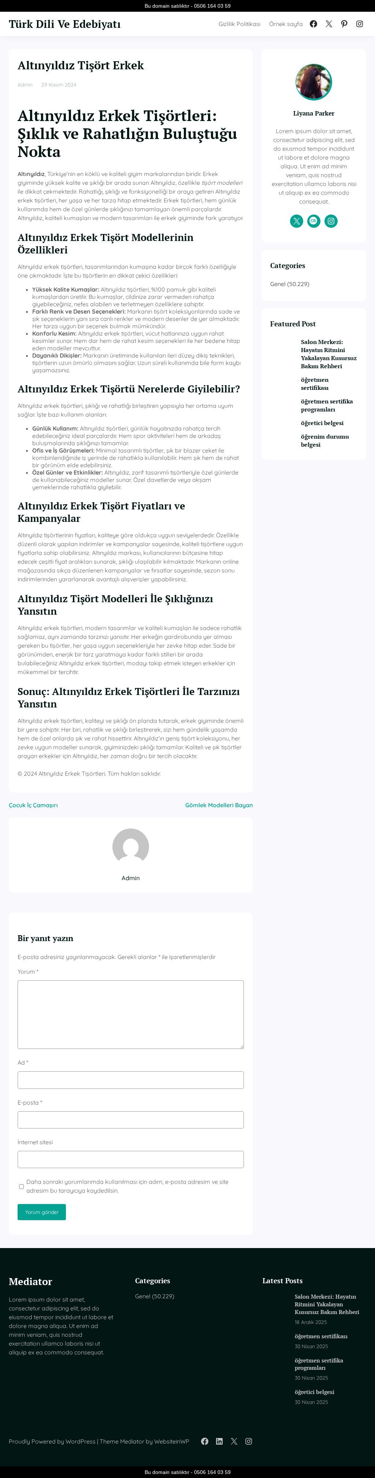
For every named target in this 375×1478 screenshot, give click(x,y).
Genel (278, 284)
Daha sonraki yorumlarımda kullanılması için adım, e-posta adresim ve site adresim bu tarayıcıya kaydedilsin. (127, 1186)
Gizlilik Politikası (239, 24)
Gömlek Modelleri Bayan (219, 805)
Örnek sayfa (286, 24)
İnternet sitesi (35, 1142)
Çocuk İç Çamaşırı (33, 805)
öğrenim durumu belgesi (325, 440)
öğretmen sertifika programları (327, 405)
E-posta (30, 1102)
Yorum (28, 971)
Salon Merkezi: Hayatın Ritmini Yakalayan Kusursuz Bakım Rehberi (329, 354)
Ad (23, 1062)
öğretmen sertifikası (314, 383)
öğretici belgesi (322, 423)
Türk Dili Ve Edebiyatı (65, 24)
